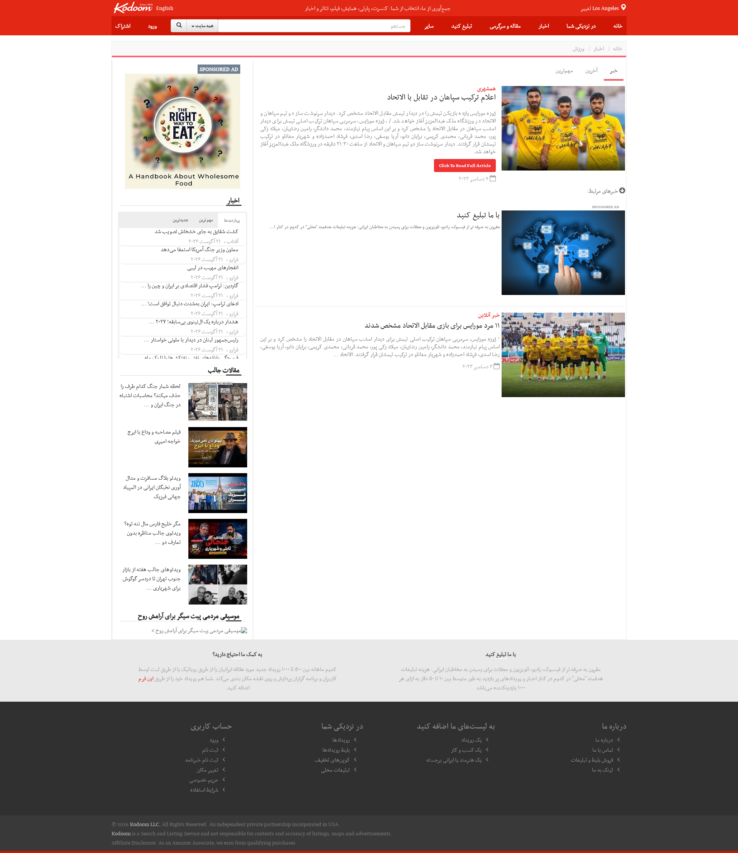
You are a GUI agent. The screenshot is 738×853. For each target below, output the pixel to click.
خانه (618, 25)
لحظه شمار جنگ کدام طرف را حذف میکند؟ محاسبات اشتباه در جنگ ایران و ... (150, 395)
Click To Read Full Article (465, 165)
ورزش (578, 48)
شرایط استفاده (204, 789)
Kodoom (121, 833)
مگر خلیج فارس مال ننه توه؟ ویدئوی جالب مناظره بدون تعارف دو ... (152, 533)
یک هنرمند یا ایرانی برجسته (454, 759)
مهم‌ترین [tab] (564, 70)
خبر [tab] (614, 70)
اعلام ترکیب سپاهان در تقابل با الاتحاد (441, 96)
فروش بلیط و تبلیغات (592, 759)
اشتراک (122, 25)
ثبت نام (210, 749)
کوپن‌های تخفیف (332, 759)
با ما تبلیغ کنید (478, 214)
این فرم (145, 678)
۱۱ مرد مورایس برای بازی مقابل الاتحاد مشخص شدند (432, 325)
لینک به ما (602, 769)
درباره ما (604, 739)
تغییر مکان (207, 769)
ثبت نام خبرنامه (201, 759)
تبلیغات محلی (335, 769)
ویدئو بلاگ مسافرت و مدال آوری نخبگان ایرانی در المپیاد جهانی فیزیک (152, 487)
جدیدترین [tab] (180, 220)
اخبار (544, 25)
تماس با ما (602, 749)
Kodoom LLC (144, 824)
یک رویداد (471, 739)
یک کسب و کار (466, 749)
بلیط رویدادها (336, 749)
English (164, 8)
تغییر (600, 8)
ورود (152, 25)
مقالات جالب (223, 369)
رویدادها (341, 739)
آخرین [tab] (591, 70)
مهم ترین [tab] (206, 220)
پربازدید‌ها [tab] (232, 220)
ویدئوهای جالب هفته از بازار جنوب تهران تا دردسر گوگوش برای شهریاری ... (151, 578)
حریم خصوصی (203, 779)
